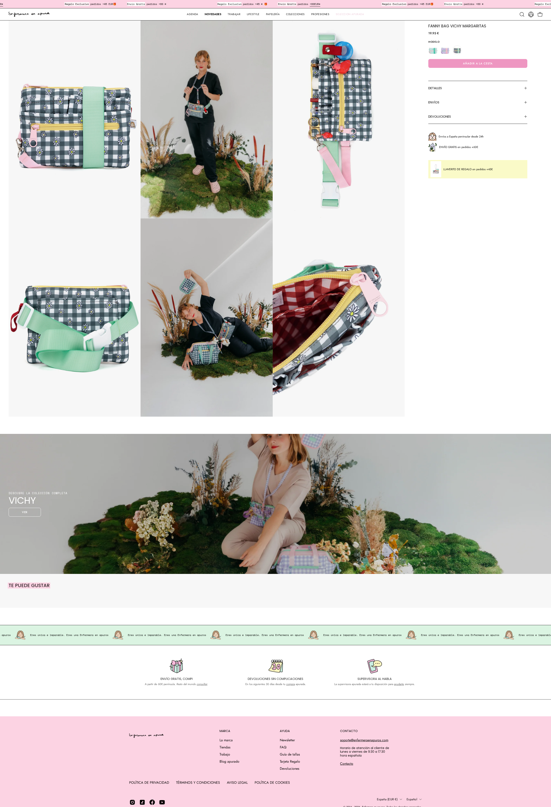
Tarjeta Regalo (290, 761)
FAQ (283, 747)
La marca (226, 740)
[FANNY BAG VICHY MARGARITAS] (457, 50)
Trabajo (225, 754)
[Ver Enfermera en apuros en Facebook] (152, 802)
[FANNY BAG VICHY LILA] (445, 50)
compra (290, 684)
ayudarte (399, 684)
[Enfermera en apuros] (29, 14)
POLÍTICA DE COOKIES (272, 782)
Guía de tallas (290, 754)
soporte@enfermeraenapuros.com (364, 740)
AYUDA (285, 731)
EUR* (317, 4)
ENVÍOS (433, 102)
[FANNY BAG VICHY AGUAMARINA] (433, 50)
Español (412, 799)
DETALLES (435, 88)
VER (25, 512)
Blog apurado (229, 761)
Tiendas (225, 747)
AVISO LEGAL (237, 782)
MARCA (225, 731)
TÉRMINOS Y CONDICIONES (198, 782)
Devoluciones (289, 768)
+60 (312, 4)
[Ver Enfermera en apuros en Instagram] (132, 802)
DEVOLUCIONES (439, 116)
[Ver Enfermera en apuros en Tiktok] (142, 802)
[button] (273, 14)
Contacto (346, 763)
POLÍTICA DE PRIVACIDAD (149, 782)
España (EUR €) (387, 799)
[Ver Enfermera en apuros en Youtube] (162, 802)
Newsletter (287, 740)
